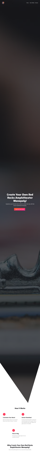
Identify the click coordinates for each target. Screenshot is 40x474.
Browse (36, 2)
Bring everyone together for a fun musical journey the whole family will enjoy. (11, 468)
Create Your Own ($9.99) (19, 209)
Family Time (10, 462)
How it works (32, 2)
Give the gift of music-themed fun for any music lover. (29, 468)
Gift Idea (29, 464)
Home (28, 2)
